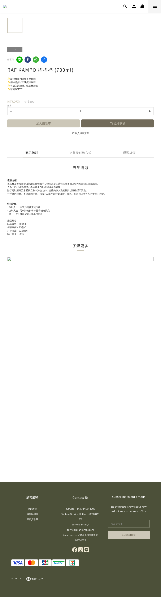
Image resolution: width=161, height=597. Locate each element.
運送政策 (32, 508)
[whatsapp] (36, 59)
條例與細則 (32, 514)
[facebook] (28, 59)
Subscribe (129, 534)
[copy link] (44, 59)
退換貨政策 (32, 519)
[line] (19, 59)
